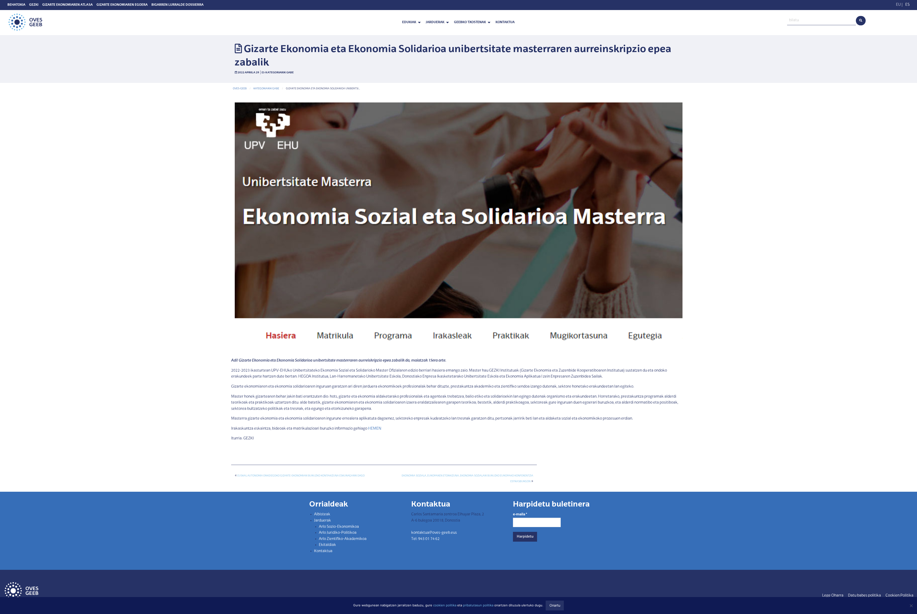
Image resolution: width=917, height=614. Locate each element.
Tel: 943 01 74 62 (425, 539)
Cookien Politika (899, 596)
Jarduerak (435, 22)
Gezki (33, 5)
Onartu (554, 605)
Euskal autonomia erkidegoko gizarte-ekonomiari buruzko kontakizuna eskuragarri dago (301, 476)
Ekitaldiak (327, 545)
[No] (911, 605)
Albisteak (322, 514)
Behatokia (16, 5)
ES (907, 5)
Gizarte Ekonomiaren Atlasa (67, 5)
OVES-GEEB (240, 88)
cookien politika (444, 605)
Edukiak (409, 22)
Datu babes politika (864, 596)
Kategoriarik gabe (279, 72)
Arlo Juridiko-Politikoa (338, 533)
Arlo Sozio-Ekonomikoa (339, 527)
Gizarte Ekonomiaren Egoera (122, 5)
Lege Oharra (832, 596)
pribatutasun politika (478, 605)
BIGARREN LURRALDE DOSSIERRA (177, 5)
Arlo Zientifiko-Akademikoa (343, 539)
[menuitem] (410, 22)
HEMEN (374, 429)
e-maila (520, 514)
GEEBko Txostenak (470, 22)
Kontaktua (505, 22)
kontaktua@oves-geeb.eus (434, 533)
